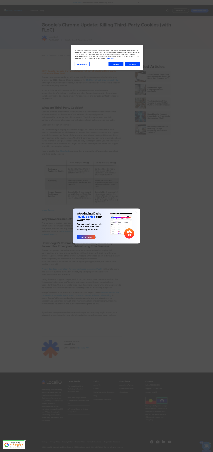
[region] (107, 57)
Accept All (132, 64)
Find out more (86, 237)
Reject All (116, 64)
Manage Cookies (82, 64)
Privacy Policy (110, 58)
